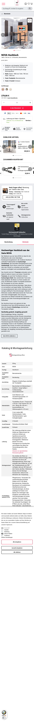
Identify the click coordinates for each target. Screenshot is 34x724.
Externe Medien (8, 533)
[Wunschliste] (29, 4)
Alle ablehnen (17, 552)
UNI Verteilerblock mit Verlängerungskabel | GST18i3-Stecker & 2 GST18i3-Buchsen (24, 169)
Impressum (9, 525)
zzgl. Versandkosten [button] (12, 98)
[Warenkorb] (31, 4)
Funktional (7, 535)
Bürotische (7, 14)
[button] (14, 50)
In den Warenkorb (15, 108)
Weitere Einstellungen (7, 537)
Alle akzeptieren (17, 542)
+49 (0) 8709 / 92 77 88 (13, 197)
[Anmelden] (26, 4)
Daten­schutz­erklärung (21, 522)
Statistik (6, 530)
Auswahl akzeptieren (17, 548)
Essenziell (6, 528)
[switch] (4, 718)
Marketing (6, 532)
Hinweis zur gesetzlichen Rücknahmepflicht (19, 452)
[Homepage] (17, 3)
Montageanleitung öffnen (18, 355)
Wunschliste (29, 21)
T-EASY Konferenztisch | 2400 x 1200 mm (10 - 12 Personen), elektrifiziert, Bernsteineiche (23, 146)
